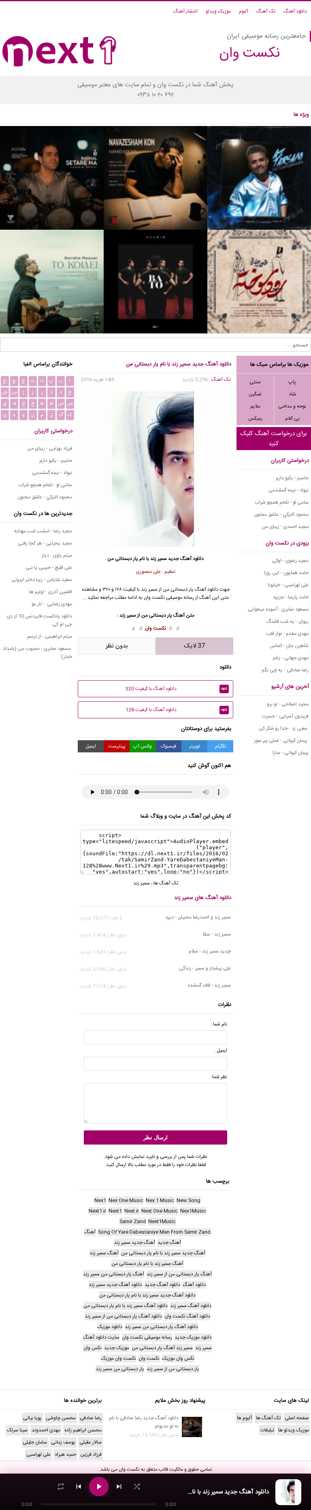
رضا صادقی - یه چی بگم (285, 670)
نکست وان (155, 628)
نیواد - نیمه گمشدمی (288, 490)
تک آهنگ (265, 11)
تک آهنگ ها (165, 883)
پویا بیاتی (32, 1418)
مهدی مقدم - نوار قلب (287, 634)
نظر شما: (219, 1077)
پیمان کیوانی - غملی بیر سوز (281, 741)
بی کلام (292, 418)
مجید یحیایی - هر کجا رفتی (45, 543)
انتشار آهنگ (185, 11)
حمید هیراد (65, 1454)
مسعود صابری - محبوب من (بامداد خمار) (37, 653)
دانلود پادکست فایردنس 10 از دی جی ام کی (39, 620)
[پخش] (99, 1486)
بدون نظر (117, 646)
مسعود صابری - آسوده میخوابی (278, 609)
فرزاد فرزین (91, 1454)
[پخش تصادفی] (137, 1486)
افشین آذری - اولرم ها (50, 592)
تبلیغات (267, 1430)
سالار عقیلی (90, 1442)
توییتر (194, 746)
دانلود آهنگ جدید (186, 559)
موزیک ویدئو (218, 11)
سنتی (255, 382)
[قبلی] (78, 1486)
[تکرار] (60, 1486)
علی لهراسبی (38, 1454)
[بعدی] (119, 1486)
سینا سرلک (17, 1430)
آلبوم (243, 11)
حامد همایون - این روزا (286, 573)
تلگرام (220, 746)
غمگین (255, 394)
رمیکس (255, 418)
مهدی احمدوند (46, 1430)
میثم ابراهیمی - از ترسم (49, 636)
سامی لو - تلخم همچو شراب (282, 502)
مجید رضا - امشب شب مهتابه (43, 531)
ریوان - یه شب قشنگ (287, 621)
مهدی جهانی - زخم (291, 658)
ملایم (255, 406)
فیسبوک (168, 746)
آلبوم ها (244, 1418)
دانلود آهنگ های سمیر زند (202, 897)
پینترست (117, 746)
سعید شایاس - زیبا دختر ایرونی (41, 580)
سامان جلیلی (35, 1442)
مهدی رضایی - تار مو (52, 604)
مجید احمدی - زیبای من (285, 527)
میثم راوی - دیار (57, 555)
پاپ (292, 382)
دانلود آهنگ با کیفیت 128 (176, 710)
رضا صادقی (91, 1418)
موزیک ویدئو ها (293, 1430)
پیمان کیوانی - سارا (291, 753)
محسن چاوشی (61, 1418)
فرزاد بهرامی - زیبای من (49, 448)
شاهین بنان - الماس (289, 646)
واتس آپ (142, 746)
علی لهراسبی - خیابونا (288, 585)
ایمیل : (220, 1051)
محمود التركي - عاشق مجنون (281, 514)
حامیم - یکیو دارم (292, 478)
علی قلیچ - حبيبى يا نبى (49, 568)
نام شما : (219, 1024)
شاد (292, 394)
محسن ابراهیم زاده (83, 1430)
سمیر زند (158, 559)
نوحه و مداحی (292, 406)
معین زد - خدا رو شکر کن (284, 728)
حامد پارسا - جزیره (291, 597)
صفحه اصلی (297, 1418)
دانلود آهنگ (295, 11)
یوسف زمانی (63, 1442)
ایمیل (90, 746)
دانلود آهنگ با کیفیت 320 (176, 689)
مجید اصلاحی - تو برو (288, 704)
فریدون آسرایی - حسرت (285, 716)
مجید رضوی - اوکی (290, 561)
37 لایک (194, 646)
